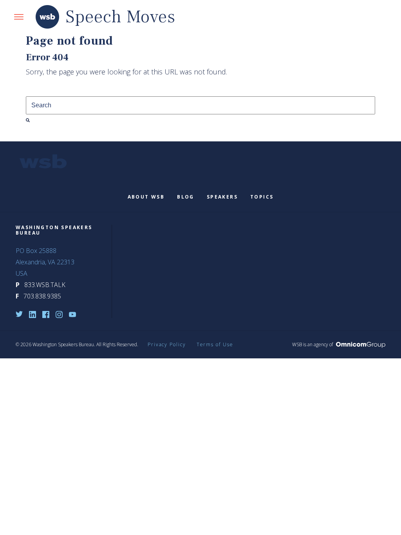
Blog (185, 196)
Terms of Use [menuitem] (215, 344)
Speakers (222, 196)
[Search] (28, 120)
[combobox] (200, 105)
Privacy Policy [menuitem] (167, 344)
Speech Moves (120, 17)
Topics (261, 196)
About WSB (146, 196)
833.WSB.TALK (44, 284)
